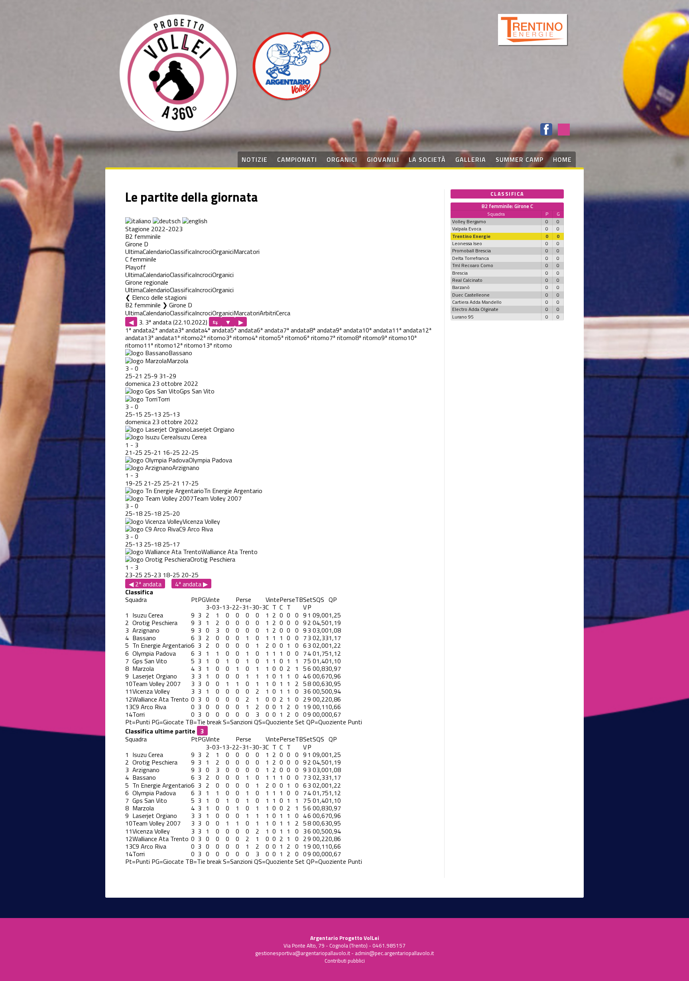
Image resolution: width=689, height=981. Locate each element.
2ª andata (165, 330)
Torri (163, 399)
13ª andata (159, 337)
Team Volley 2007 (217, 498)
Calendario (156, 251)
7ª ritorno (342, 337)
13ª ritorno (217, 345)
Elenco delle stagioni (159, 297)
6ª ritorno (316, 337)
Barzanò (461, 287)
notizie (255, 159)
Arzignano (185, 467)
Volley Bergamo (469, 221)
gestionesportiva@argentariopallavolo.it (302, 953)
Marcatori (247, 251)
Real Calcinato (467, 280)
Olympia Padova (210, 460)
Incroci (203, 251)
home (562, 159)
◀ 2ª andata (145, 583)
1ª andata (138, 330)
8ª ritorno (368, 337)
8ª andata (322, 330)
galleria (470, 159)
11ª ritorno (158, 345)
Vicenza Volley (201, 521)
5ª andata (243, 330)
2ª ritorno (213, 337)
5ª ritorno (290, 337)
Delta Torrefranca (470, 258)
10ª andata (377, 330)
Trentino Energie (471, 236)
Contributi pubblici (345, 961)
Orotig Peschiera (212, 559)
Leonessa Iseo (467, 243)
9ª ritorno (394, 337)
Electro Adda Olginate (475, 309)
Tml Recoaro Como (472, 265)
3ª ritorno (239, 337)
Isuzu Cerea (191, 437)
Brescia (460, 273)
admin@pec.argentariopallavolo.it (394, 953)
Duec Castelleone (471, 295)
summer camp (519, 159)
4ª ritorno (265, 337)
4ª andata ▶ (191, 583)
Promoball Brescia (471, 250)
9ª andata (349, 330)
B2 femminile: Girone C (507, 206)
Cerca (283, 313)
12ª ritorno (188, 345)
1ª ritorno (187, 337)
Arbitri (268, 313)
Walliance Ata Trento (229, 551)
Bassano (180, 353)
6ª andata (270, 330)
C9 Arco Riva (196, 529)
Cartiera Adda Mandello (477, 302)
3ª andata (191, 330)
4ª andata (217, 330)
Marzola (177, 361)
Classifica (182, 251)
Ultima (134, 251)
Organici (223, 251)
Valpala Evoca (466, 228)
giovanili (383, 159)
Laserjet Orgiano (212, 429)
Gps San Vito (197, 391)
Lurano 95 (463, 316)
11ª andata (407, 330)
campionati (297, 159)
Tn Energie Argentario (233, 490)
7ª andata (296, 330)
